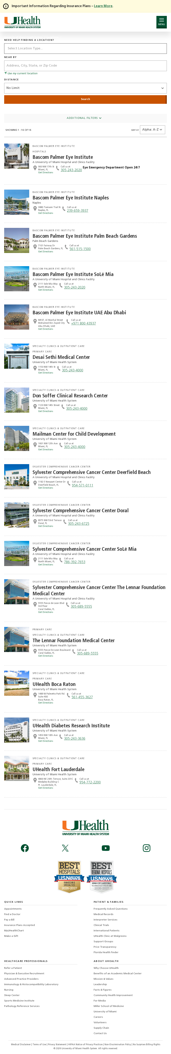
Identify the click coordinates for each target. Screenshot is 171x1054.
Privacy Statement (57, 1045)
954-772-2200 (90, 782)
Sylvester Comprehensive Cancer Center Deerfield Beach (92, 472)
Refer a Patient (13, 968)
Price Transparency (105, 947)
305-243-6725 (78, 524)
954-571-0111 (82, 485)
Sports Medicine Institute (19, 1001)
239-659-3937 (77, 211)
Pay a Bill (9, 920)
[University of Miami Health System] (22, 22)
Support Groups (103, 941)
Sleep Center (12, 995)
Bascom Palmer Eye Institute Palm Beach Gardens (85, 236)
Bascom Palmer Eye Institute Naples (71, 198)
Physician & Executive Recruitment (24, 973)
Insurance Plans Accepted (19, 925)
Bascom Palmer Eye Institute (63, 157)
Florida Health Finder (106, 952)
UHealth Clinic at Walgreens (110, 936)
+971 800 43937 (83, 323)
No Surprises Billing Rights (146, 1045)
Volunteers (100, 1022)
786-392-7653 (74, 562)
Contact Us (100, 1033)
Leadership (100, 984)
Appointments (13, 909)
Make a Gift (11, 936)
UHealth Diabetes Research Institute (71, 726)
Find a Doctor (12, 914)
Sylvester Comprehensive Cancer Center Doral (81, 511)
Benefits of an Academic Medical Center (118, 973)
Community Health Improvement (113, 995)
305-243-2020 (71, 170)
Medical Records (103, 914)
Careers (98, 1017)
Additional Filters (83, 118)
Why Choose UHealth (106, 968)
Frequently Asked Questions (111, 909)
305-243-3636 (74, 739)
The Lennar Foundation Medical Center (74, 640)
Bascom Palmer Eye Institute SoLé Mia (73, 274)
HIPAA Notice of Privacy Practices (85, 1045)
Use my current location (22, 73)
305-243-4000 (72, 370)
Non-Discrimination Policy (117, 1045)
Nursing (8, 990)
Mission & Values (103, 979)
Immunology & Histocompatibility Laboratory (31, 984)
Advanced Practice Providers (21, 979)
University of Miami (105, 1011)
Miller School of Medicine (109, 1006)
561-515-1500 (80, 249)
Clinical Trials (101, 925)
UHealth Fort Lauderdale (58, 769)
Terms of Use (40, 1045)
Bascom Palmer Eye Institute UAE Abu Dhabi (79, 313)
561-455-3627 (82, 697)
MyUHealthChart (14, 930)
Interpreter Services (105, 920)
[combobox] (85, 48)
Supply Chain (101, 1028)
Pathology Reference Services (22, 1006)
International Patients (106, 930)
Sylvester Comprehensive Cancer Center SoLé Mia (85, 549)
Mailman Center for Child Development (74, 434)
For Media (100, 1001)
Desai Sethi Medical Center (61, 357)
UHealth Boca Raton (54, 684)
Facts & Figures (103, 990)
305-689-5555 (81, 607)
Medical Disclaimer (21, 1045)
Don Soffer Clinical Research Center (70, 396)
